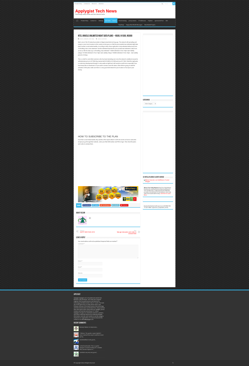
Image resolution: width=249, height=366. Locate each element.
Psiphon (150, 20)
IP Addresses (142, 20)
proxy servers (132, 20)
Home (77, 20)
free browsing (123, 20)
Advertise (101, 3)
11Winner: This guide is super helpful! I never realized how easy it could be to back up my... (91, 335)
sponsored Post (159, 20)
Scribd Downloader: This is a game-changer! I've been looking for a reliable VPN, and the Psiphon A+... (91, 347)
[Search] (173, 3)
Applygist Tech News (96, 11)
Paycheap (121, 25)
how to (114, 20)
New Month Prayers (149, 25)
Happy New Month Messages (134, 25)
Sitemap (101, 20)
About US (94, 3)
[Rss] (162, 4)
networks (86, 39)
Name (80, 261)
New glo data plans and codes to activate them (126, 232)
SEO (167, 20)
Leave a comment (102, 39)
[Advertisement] (94, 86)
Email (80, 267)
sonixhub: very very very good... (88, 352)
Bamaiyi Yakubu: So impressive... (88, 327)
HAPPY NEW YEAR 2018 (87, 231)
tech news (108, 20)
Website (80, 273)
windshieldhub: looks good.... (88, 339)
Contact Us (87, 3)
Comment (81, 243)
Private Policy (78, 3)
